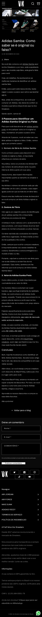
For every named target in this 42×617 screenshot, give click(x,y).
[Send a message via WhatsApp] (38, 613)
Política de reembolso (14, 520)
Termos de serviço (12, 515)
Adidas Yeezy (8, 510)
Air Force (7, 499)
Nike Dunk (7, 504)
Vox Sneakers (16, 614)
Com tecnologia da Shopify (26, 614)
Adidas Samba (28, 64)
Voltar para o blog (22, 410)
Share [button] (6, 59)
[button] (3, 3)
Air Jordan (7, 494)
